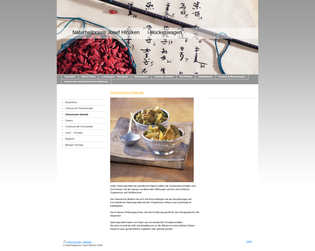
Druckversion (74, 242)
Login (249, 241)
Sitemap (87, 242)
